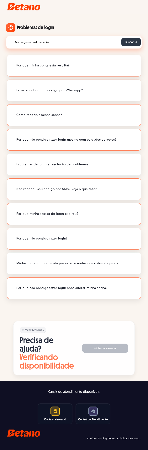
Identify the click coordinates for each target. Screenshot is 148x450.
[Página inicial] (23, 6)
